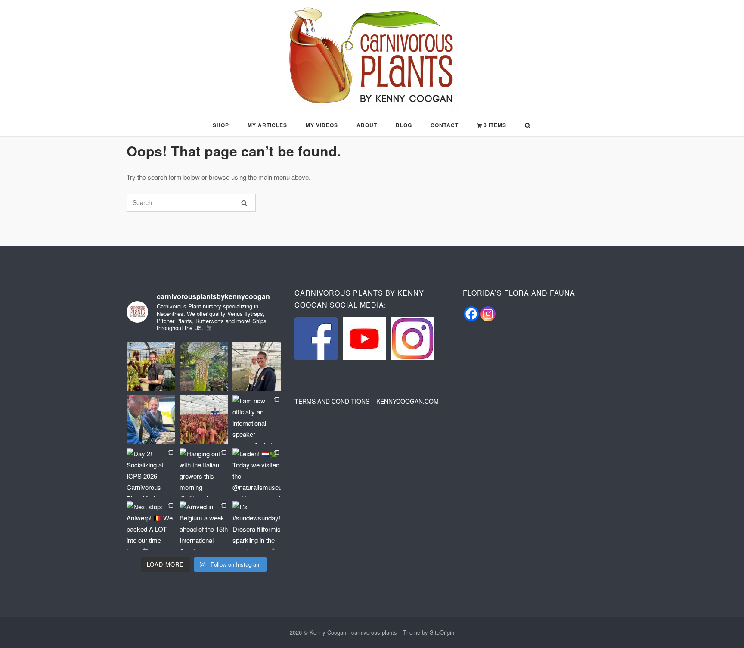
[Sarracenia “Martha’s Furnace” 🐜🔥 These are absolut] (204, 366)
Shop (221, 125)
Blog (404, 125)
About (366, 125)
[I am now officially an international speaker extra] (256, 419)
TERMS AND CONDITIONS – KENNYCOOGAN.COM (366, 401)
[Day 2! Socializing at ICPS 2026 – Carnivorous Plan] (151, 472)
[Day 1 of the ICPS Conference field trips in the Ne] (204, 419)
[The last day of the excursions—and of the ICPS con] (151, 366)
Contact (445, 125)
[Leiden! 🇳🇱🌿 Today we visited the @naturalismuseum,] (256, 472)
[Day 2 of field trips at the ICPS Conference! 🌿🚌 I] (151, 419)
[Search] (244, 203)
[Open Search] (527, 126)
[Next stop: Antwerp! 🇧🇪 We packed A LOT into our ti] (151, 525)
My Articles (267, 125)
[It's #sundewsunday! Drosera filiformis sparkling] (256, 525)
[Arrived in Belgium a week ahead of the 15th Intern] (204, 525)
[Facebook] (471, 313)
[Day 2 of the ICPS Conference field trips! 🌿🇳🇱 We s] (256, 366)
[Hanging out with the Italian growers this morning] (204, 472)
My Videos (322, 125)
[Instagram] (488, 313)
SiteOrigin (442, 632)
